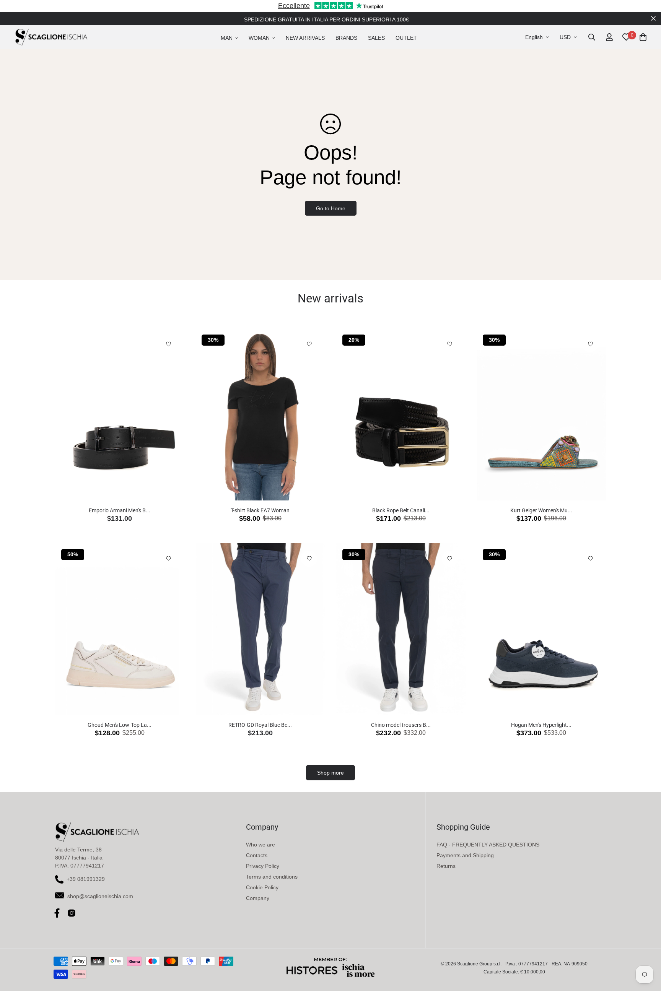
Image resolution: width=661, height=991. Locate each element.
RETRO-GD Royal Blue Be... (260, 725)
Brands (346, 38)
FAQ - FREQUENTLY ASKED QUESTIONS (487, 845)
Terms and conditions (272, 877)
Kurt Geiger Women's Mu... (541, 510)
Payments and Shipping (465, 855)
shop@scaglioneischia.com (100, 896)
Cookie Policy (262, 887)
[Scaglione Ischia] (51, 37)
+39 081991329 (86, 879)
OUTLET (406, 38)
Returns (446, 866)
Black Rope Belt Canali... (401, 510)
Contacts (256, 855)
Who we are (260, 845)
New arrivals (305, 38)
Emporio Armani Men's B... (119, 510)
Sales (376, 38)
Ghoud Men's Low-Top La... (119, 725)
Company (257, 898)
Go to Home (330, 208)
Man (227, 38)
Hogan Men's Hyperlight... (541, 725)
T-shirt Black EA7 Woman (260, 510)
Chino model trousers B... (401, 725)
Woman (259, 38)
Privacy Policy (262, 866)
